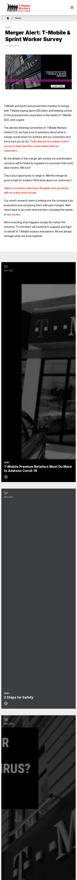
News (18, 18)
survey (16, 214)
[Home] (8, 18)
